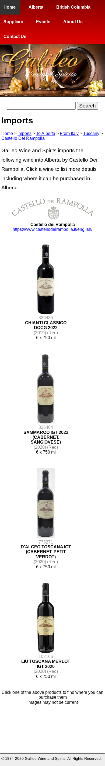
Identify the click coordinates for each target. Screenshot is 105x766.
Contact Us (15, 36)
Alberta (36, 7)
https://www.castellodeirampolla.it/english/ (52, 229)
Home (10, 7)
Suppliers (13, 21)
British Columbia (73, 7)
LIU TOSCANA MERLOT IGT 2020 (45, 663)
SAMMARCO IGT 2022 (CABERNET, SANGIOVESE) (45, 437)
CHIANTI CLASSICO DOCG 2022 (45, 325)
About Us (73, 21)
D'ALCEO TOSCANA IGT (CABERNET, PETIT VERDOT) (46, 552)
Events (43, 21)
